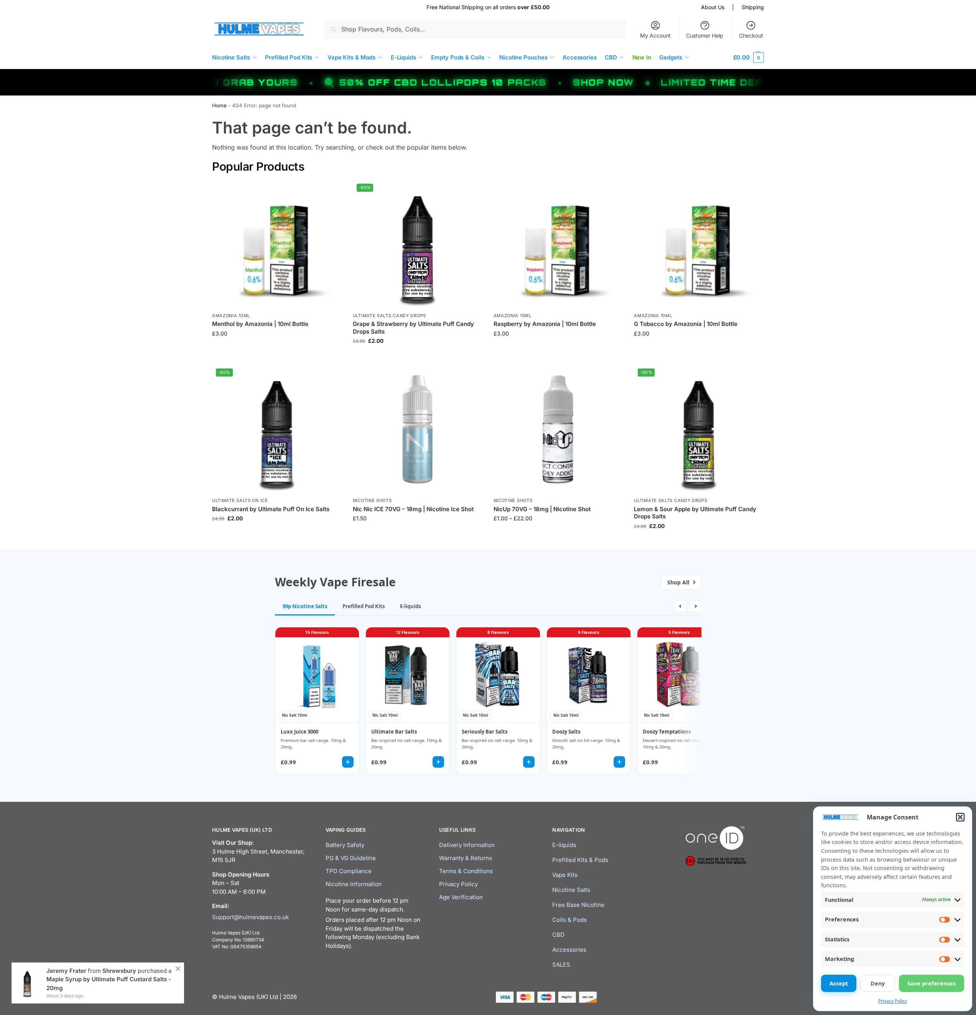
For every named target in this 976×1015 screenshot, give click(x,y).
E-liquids (564, 845)
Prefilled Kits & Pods (580, 860)
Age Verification (461, 897)
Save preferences (931, 983)
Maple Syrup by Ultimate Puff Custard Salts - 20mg (108, 984)
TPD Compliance (349, 871)
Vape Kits (565, 874)
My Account (655, 35)
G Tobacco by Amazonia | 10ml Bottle (685, 323)
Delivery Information (467, 845)
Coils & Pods (569, 919)
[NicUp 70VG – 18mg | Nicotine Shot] (558, 429)
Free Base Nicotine (578, 904)
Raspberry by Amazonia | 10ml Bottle (545, 323)
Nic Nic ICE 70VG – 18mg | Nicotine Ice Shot (413, 509)
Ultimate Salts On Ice (240, 500)
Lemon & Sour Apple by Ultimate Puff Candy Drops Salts (695, 512)
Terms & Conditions (466, 871)
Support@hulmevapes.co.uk (250, 917)
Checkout (751, 35)
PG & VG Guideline (351, 858)
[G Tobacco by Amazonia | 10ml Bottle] (698, 244)
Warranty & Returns (465, 858)
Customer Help (704, 35)
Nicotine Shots (372, 500)
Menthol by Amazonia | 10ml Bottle (260, 323)
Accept (839, 983)
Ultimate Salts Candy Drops (389, 315)
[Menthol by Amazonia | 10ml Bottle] (276, 244)
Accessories (569, 949)
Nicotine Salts (571, 889)
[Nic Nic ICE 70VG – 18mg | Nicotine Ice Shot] (417, 429)
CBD (558, 934)
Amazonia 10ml (231, 315)
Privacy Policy (892, 1001)
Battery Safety (345, 845)
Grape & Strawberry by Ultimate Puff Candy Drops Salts (413, 327)
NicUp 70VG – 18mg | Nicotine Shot (542, 509)
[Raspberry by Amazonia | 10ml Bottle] (558, 244)
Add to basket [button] (417, 534)
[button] (960, 817)
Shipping (753, 7)
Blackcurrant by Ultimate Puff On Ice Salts (270, 509)
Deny (878, 983)
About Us (712, 7)
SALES (561, 964)
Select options (277, 349)
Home (219, 105)
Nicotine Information (354, 884)
